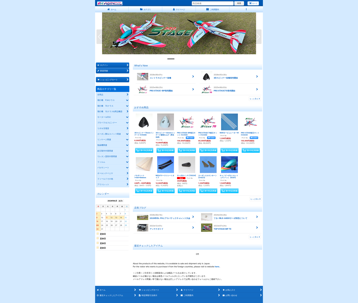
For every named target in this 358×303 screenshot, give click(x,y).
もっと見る (254, 99)
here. (217, 266)
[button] (246, 9)
